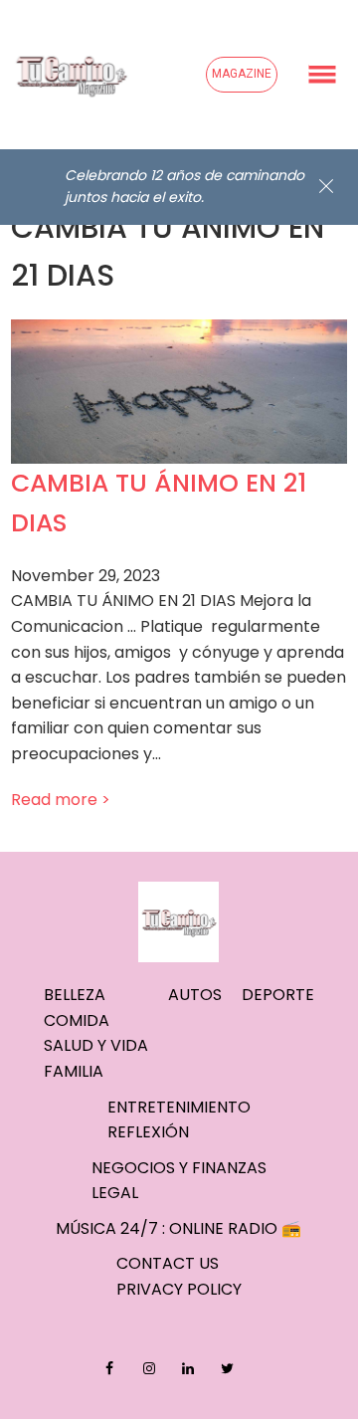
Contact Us (167, 1263)
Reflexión (148, 1131)
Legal (114, 1192)
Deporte (278, 994)
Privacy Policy (179, 1289)
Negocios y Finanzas (179, 1167)
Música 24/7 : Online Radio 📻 (178, 1228)
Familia (73, 1071)
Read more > (60, 799)
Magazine (241, 74)
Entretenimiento (179, 1107)
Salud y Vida (96, 1045)
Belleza (74, 994)
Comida (76, 1020)
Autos (195, 994)
